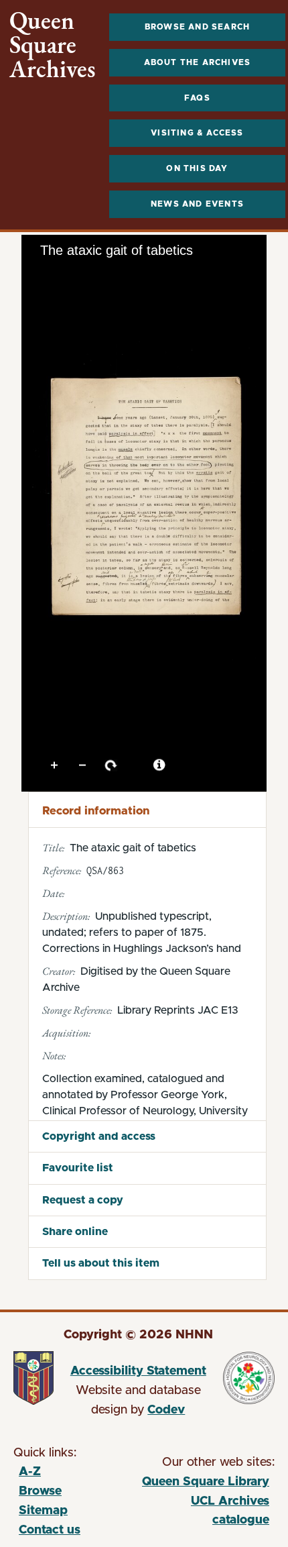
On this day (197, 168)
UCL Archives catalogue (205, 1513)
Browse (40, 1491)
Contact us (49, 1530)
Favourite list (77, 1168)
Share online (75, 1231)
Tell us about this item (100, 1263)
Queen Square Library (205, 1484)
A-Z (30, 1472)
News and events (197, 204)
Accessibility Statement (138, 1371)
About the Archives (197, 62)
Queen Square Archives (52, 45)
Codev (166, 1410)
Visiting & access (197, 133)
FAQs (197, 98)
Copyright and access (98, 1136)
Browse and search (197, 27)
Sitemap (43, 1511)
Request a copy (82, 1200)
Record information (95, 810)
